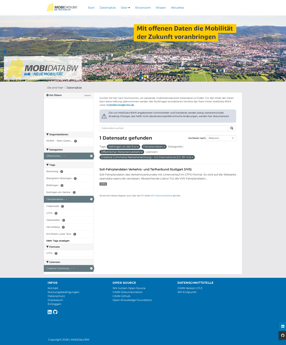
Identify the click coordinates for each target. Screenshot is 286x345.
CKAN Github (121, 296)
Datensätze (108, 7)
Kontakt (53, 288)
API (142, 195)
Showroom (143, 7)
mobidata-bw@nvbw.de (120, 104)
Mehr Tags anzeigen (58, 240)
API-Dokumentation (161, 195)
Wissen (161, 7)
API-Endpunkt (187, 292)
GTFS (103, 184)
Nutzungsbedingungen (63, 292)
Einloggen (54, 304)
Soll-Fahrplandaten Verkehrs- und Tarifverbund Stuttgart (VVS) (145, 169)
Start (91, 7)
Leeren (87, 95)
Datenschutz (56, 296)
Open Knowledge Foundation (132, 300)
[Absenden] (232, 128)
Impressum (55, 300)
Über (124, 7)
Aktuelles (177, 7)
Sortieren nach (196, 138)
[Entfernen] (138, 147)
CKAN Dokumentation (128, 292)
